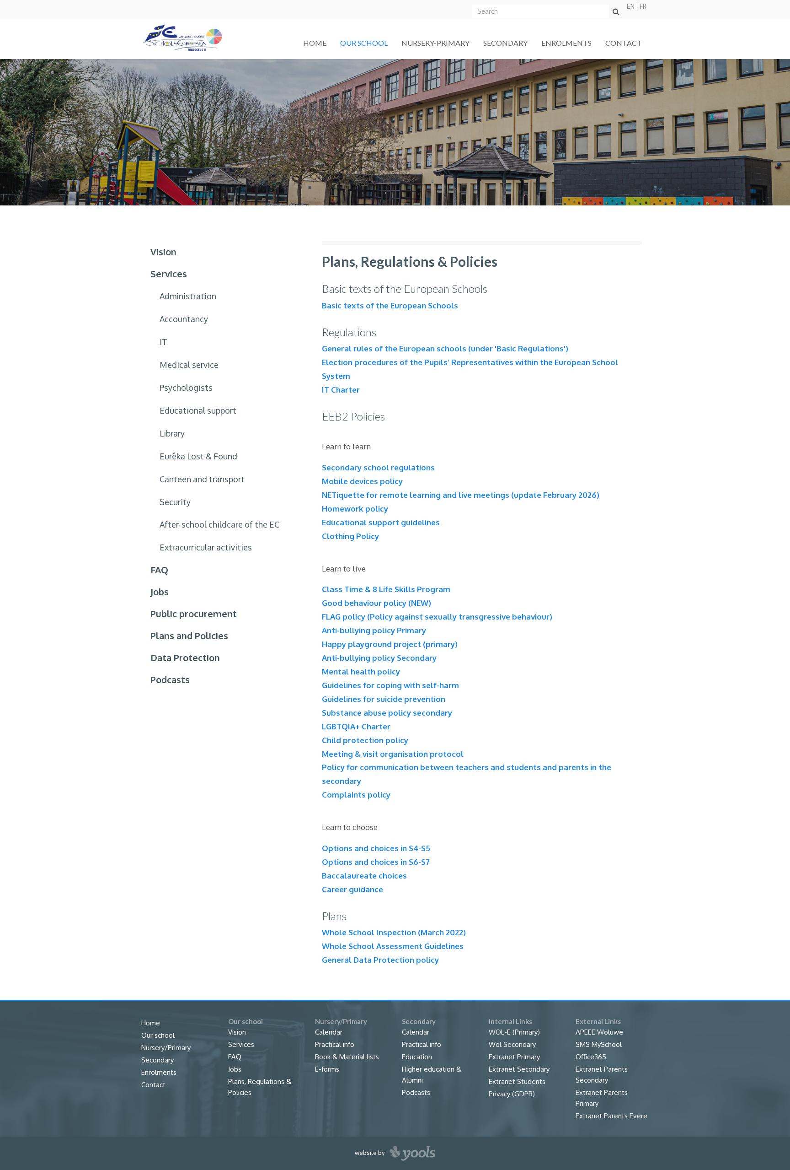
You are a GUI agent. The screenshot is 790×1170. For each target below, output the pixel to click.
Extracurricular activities (206, 547)
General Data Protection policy (380, 960)
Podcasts (170, 679)
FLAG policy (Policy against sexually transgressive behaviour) (437, 616)
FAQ (159, 570)
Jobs (159, 592)
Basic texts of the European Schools (390, 305)
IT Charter (341, 389)
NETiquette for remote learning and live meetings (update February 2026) (460, 495)
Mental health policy (361, 671)
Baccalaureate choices (364, 875)
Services (168, 274)
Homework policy (355, 508)
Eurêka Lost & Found (198, 456)
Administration (188, 296)
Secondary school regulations (378, 467)
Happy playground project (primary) (390, 644)
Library (172, 433)
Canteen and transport (202, 479)
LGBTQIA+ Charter (356, 726)
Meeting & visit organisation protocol (393, 754)
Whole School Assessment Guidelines (393, 946)
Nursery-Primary (435, 42)
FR (643, 6)
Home (314, 42)
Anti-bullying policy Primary (374, 630)
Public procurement (193, 614)
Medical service (189, 365)
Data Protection (185, 657)
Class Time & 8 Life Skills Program (386, 589)
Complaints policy (356, 794)
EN (631, 6)
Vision (163, 252)
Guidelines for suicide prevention (383, 699)
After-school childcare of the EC (219, 524)
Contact (623, 42)
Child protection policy (365, 740)
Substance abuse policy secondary (387, 712)
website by (370, 1152)
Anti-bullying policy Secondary (379, 658)
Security (175, 502)
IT (163, 342)
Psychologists (186, 388)
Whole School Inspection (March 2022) (394, 932)
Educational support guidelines (381, 522)
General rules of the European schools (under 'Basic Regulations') (445, 348)
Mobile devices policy (362, 481)
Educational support (198, 410)
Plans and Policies (189, 636)
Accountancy (184, 319)
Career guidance (352, 889)
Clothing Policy (350, 536)
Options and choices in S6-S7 (376, 862)
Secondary (505, 42)
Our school (364, 42)
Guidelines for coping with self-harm (390, 685)
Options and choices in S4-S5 (376, 848)
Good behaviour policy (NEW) (376, 603)
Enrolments (566, 42)
